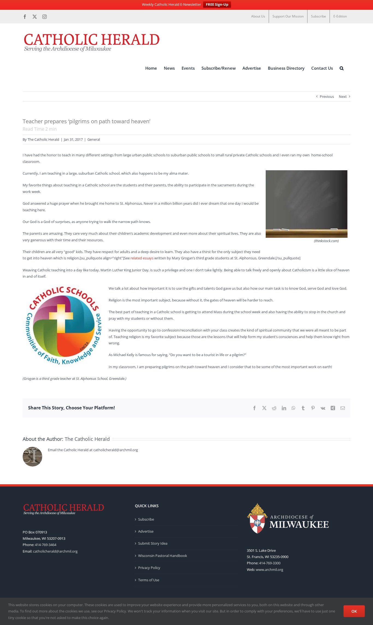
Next (343, 96)
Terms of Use (148, 579)
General (93, 139)
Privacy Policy (149, 567)
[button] (342, 68)
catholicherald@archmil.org (55, 551)
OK (354, 611)
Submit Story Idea (152, 543)
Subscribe (146, 519)
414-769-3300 (269, 563)
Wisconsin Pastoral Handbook (162, 555)
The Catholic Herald (43, 139)
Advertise (145, 531)
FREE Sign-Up (217, 4)
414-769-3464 (45, 544)
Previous (327, 96)
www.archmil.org (269, 569)
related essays (142, 258)
